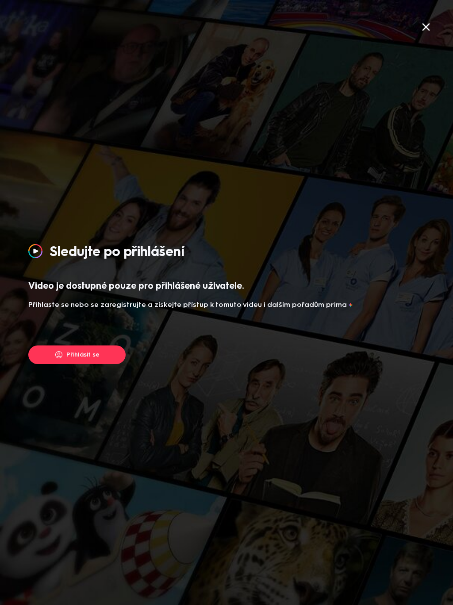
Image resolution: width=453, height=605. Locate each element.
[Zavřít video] (426, 27)
